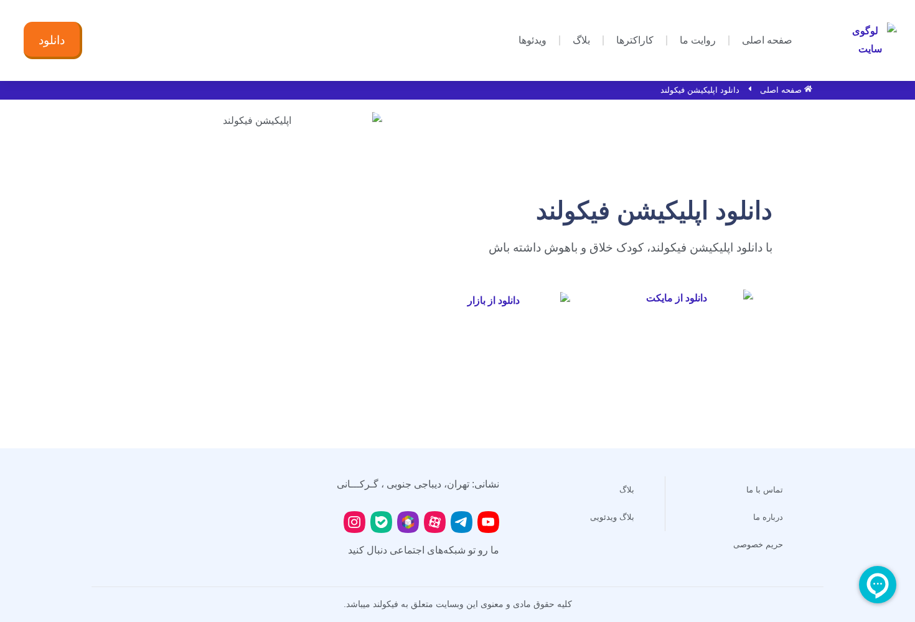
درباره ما (768, 517)
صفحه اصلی (767, 40)
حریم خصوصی (758, 544)
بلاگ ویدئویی (612, 517)
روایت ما (698, 40)
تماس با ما (764, 489)
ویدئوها (532, 40)
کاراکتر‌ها (635, 40)
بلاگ (581, 40)
